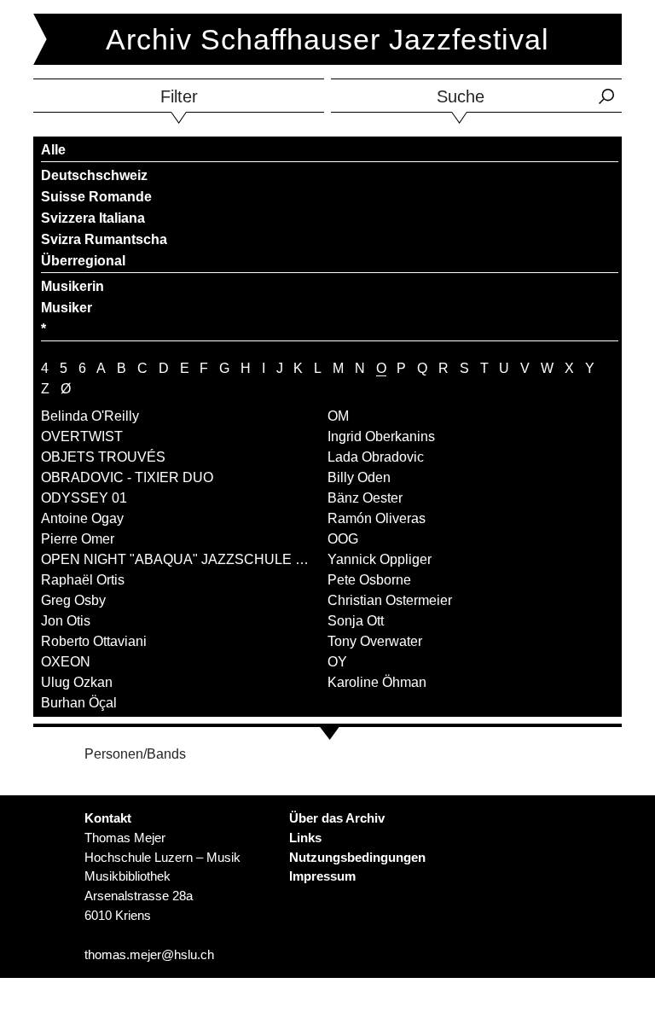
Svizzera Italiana (93, 218)
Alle (53, 150)
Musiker (66, 307)
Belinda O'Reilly (90, 416)
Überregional (83, 260)
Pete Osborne (369, 580)
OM (338, 416)
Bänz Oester (365, 498)
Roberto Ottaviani (94, 641)
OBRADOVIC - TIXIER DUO (127, 477)
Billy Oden (359, 477)
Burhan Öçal (79, 702)
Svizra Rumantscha (104, 239)
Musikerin (72, 286)
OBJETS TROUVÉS (103, 457)
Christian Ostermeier (390, 600)
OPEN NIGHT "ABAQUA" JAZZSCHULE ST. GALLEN (207, 559)
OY (337, 662)
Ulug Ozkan (77, 682)
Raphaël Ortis (83, 580)
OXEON (65, 662)
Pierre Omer (77, 539)
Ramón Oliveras (377, 518)
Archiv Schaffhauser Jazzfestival (327, 39)
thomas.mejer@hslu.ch (149, 954)
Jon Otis (65, 621)
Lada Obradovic (376, 457)
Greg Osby (73, 600)
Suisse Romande (96, 196)
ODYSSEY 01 (84, 498)
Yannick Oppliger (380, 559)
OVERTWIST (82, 436)
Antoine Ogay (82, 518)
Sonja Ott (356, 621)
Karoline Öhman (377, 682)
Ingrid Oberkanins (381, 436)
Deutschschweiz (94, 175)
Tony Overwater (375, 641)
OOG (343, 539)
